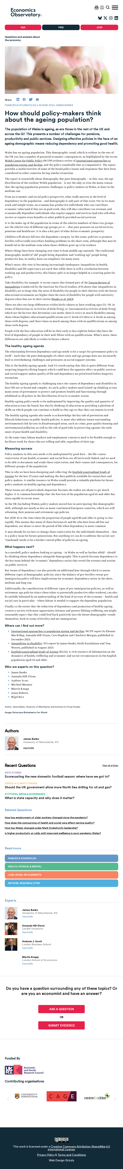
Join (99, 27)
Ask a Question (61, 1009)
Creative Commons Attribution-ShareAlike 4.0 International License (79, 1148)
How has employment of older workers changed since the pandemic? (46, 817)
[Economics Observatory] (33, 12)
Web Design (57, 1160)
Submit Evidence (61, 1025)
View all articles (110, 765)
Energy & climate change (21, 783)
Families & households (20, 105)
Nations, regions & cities (24, 883)
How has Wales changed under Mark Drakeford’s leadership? (41, 828)
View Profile (28, 748)
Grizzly (69, 1160)
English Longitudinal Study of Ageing (34, 652)
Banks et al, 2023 (62, 299)
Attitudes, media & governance (25, 794)
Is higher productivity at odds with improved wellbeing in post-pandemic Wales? (53, 833)
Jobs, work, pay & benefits (24, 875)
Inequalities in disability (26, 643)
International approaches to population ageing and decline (47, 631)
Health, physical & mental (24, 866)
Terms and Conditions (71, 1155)
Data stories (13, 772)
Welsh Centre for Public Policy (23, 161)
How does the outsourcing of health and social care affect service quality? (49, 822)
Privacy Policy (46, 1155)
